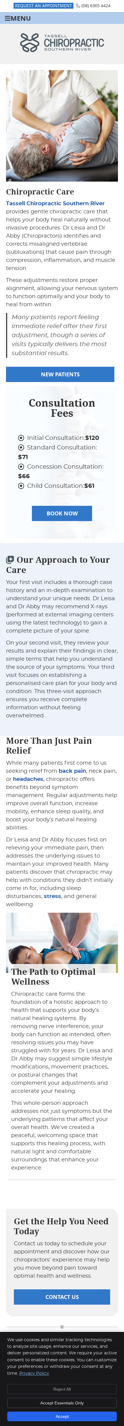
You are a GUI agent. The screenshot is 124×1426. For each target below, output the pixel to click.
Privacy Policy (34, 1373)
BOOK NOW (62, 513)
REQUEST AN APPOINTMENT (43, 5)
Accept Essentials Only (62, 1403)
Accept (62, 1416)
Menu (21, 18)
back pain (72, 771)
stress (52, 896)
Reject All (62, 1389)
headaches (28, 779)
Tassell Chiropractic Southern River (55, 203)
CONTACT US (62, 1297)
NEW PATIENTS (60, 374)
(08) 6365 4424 (96, 5)
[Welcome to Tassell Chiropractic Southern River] (62, 51)
